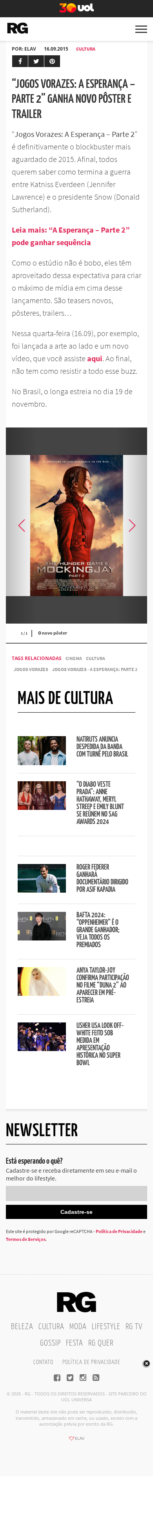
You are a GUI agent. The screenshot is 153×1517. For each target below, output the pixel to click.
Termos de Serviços (26, 1239)
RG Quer (100, 1343)
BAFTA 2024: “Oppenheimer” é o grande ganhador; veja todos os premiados (98, 930)
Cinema (74, 658)
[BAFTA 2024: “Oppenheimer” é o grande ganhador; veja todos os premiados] (42, 938)
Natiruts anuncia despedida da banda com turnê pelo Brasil (102, 747)
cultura (95, 658)
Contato (43, 1362)
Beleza (22, 1327)
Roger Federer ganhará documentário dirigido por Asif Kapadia (102, 878)
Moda (78, 1327)
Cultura (85, 49)
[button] (131, 525)
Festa (74, 1343)
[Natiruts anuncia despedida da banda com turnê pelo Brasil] (42, 762)
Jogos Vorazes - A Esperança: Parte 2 (94, 669)
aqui (94, 358)
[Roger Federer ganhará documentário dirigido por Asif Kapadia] (42, 890)
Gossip (50, 1343)
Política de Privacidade (119, 1231)
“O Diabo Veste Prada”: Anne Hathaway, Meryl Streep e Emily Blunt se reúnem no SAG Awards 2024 (100, 803)
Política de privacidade (91, 1362)
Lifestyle (106, 1327)
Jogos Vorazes (31, 669)
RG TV (134, 1327)
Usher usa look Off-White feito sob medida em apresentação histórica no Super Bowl (100, 1044)
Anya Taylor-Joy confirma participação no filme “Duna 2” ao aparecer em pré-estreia (102, 985)
